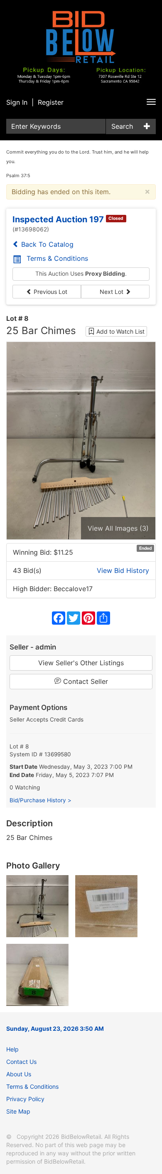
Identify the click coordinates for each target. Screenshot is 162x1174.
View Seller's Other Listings (81, 663)
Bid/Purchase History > (40, 800)
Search (122, 126)
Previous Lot (49, 291)
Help (12, 1049)
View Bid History (123, 570)
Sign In (16, 102)
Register (51, 102)
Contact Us (21, 1061)
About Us (18, 1074)
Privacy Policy (25, 1098)
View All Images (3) (118, 528)
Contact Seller (84, 681)
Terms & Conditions (57, 258)
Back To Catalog (46, 244)
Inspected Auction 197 (58, 219)
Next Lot (112, 291)
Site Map (18, 1111)
